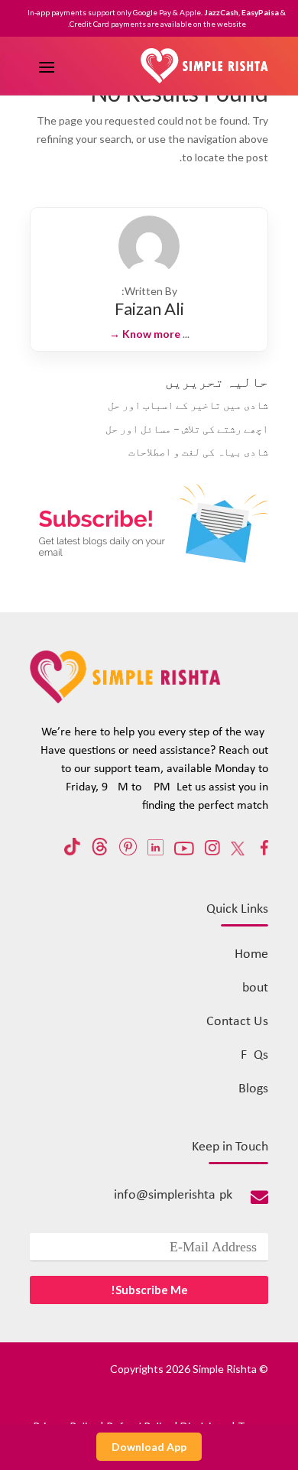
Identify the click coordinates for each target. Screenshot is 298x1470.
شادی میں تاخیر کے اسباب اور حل (188, 404)
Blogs (253, 1089)
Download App (149, 1446)
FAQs (254, 1055)
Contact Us (237, 1021)
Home (251, 954)
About (251, 988)
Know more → (144, 333)
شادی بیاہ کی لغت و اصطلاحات (198, 451)
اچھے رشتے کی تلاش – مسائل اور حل (186, 428)
